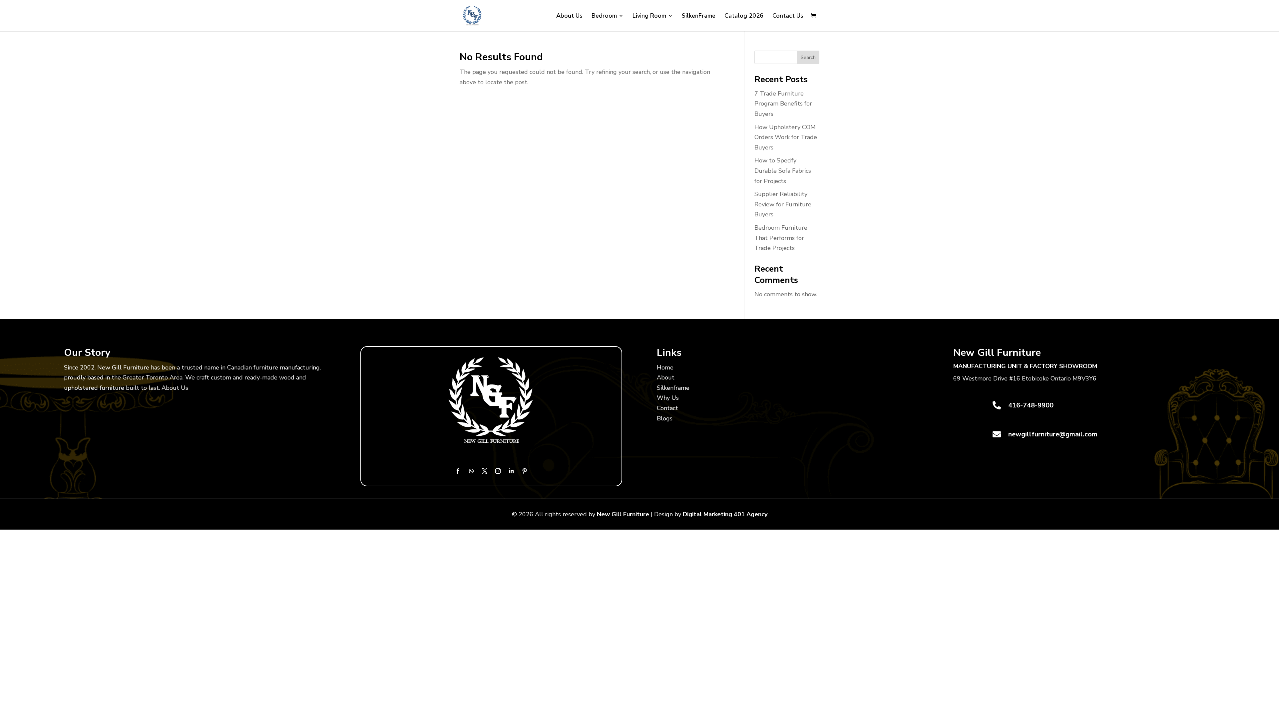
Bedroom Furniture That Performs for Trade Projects (780, 238)
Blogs (664, 418)
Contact (667, 408)
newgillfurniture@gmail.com (1052, 434)
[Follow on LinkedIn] (511, 471)
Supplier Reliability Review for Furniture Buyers (782, 204)
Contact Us (787, 16)
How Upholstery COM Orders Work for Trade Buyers (785, 137)
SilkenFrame (698, 16)
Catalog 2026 (743, 16)
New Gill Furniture (623, 514)
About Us (569, 16)
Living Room (649, 16)
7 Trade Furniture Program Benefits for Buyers (783, 104)
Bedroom (604, 16)
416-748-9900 (1031, 405)
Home (665, 367)
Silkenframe (673, 388)
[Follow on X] (484, 471)
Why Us (668, 398)
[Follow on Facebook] (458, 471)
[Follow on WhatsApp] (471, 471)
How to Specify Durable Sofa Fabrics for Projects (782, 170)
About (665, 377)
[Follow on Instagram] (498, 471)
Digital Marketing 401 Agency (725, 514)
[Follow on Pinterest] (524, 471)
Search (808, 57)
